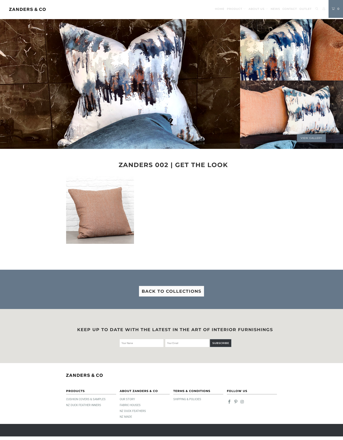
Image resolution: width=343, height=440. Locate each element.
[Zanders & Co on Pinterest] (236, 402)
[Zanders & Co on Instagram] (242, 402)
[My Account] (324, 8)
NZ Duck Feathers (133, 411)
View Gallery (311, 138)
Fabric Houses (130, 405)
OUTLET (305, 9)
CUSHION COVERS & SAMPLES (86, 399)
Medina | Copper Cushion (100, 210)
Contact (289, 9)
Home (219, 9)
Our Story (127, 399)
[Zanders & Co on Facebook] (229, 402)
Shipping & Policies (187, 399)
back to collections (171, 291)
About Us (256, 9)
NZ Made (126, 416)
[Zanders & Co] (27, 9)
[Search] (317, 9)
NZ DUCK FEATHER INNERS (83, 405)
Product (235, 9)
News (275, 9)
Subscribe (220, 343)
